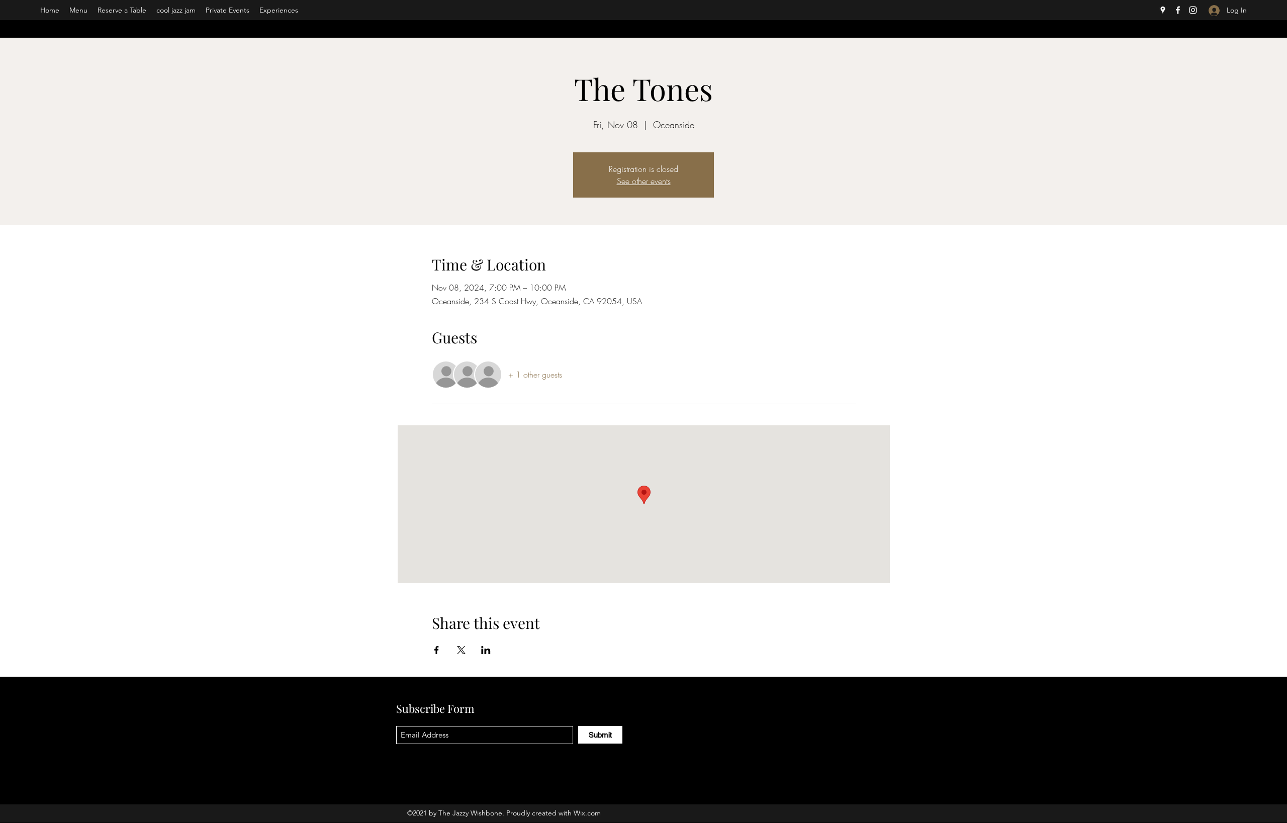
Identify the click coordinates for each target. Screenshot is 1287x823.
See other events (644, 181)
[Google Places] (1163, 10)
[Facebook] (1178, 10)
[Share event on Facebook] (436, 650)
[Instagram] (1193, 10)
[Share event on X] (461, 650)
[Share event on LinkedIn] (486, 650)
